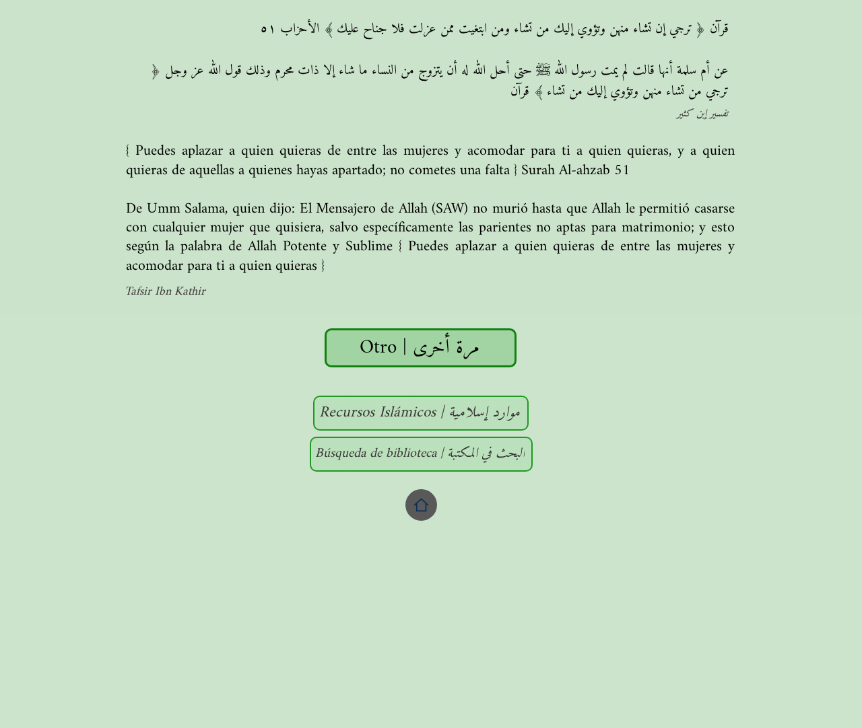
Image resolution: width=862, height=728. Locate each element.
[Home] (421, 505)
